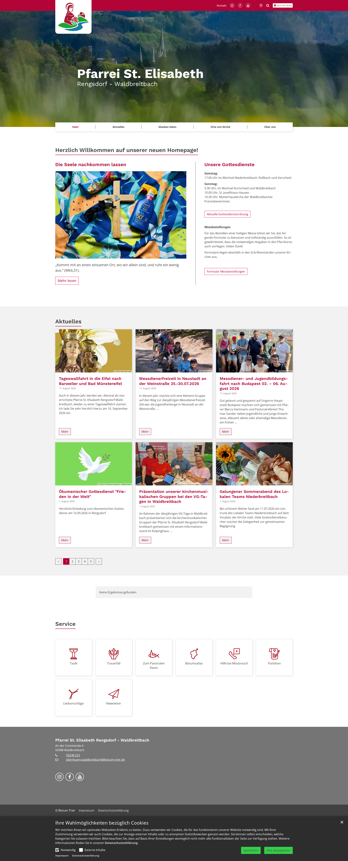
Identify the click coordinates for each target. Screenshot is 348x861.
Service (65, 624)
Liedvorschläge (73, 703)
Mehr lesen (67, 280)
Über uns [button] (270, 127)
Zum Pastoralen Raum (154, 665)
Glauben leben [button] (167, 127)
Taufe (73, 663)
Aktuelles (68, 321)
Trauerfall (113, 663)
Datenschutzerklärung (121, 843)
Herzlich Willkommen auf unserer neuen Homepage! (126, 150)
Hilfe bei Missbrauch (234, 663)
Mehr (65, 432)
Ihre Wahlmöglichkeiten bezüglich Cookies (101, 823)
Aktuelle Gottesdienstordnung (227, 214)
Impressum (62, 855)
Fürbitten (274, 663)
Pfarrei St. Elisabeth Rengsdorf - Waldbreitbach (102, 740)
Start (75, 127)
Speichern (250, 850)
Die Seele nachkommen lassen (90, 164)
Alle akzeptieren (278, 850)
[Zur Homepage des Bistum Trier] (283, 5)
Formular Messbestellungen (226, 271)
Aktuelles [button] (118, 127)
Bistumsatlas (194, 663)
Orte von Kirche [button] (220, 127)
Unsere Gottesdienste (229, 164)
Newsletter (113, 703)
